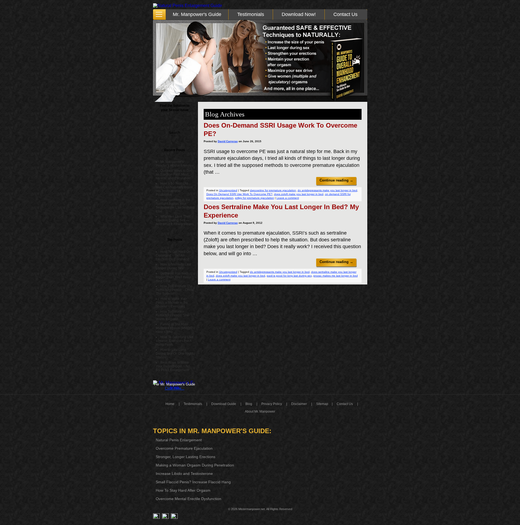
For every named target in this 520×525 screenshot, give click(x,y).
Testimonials (250, 14)
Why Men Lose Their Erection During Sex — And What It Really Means (175, 220)
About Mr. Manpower (260, 411)
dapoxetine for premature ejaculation (273, 190)
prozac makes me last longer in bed (335, 275)
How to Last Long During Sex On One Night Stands (174, 353)
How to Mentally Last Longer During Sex (173, 266)
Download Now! (299, 14)
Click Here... (174, 388)
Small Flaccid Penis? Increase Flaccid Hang (193, 482)
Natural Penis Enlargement (179, 440)
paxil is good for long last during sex (289, 275)
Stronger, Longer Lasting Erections (185, 457)
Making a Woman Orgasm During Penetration (195, 465)
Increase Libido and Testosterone (184, 473)
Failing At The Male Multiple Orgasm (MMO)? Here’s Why (174, 328)
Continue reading (336, 180)
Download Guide (223, 404)
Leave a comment (288, 197)
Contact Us (345, 14)
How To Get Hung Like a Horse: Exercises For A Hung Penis (174, 340)
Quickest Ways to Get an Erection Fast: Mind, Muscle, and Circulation (173, 174)
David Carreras (228, 141)
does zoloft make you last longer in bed (298, 194)
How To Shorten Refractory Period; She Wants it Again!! (172, 315)
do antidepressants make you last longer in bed (327, 190)
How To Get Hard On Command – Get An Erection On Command (173, 255)
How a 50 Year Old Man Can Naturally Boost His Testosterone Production (174, 189)
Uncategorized (228, 190)
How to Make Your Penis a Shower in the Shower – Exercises (172, 302)
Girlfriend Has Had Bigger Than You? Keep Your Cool (173, 277)
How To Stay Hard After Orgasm (183, 490)
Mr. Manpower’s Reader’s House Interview (175, 163)
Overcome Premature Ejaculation (184, 448)
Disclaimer (299, 404)
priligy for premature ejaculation (254, 197)
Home (169, 404)
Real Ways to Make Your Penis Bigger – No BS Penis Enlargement (173, 366)
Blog (248, 404)
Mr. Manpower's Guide (197, 14)
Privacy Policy (271, 404)
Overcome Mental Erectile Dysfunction (188, 499)
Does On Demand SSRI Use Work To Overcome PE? (239, 194)
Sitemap (322, 404)
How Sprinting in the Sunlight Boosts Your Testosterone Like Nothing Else (175, 205)
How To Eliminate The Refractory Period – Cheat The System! (175, 290)
